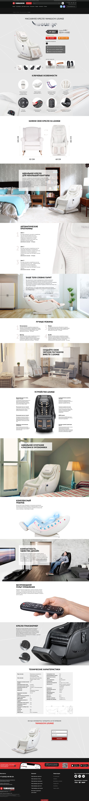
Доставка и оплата (25, 6)
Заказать (59, 738)
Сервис (36, 6)
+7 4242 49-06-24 (70, 2)
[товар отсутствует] (63, 3)
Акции (14, 6)
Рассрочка (32, 6)
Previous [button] (15, 67)
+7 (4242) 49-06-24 (7, 776)
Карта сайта (56, 788)
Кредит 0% (56, 783)
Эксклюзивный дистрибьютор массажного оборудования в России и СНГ (65, 0)
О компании (18, 6)
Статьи (45, 6)
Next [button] (42, 67)
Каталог (55, 778)
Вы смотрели (44, 800)
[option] (20, 67)
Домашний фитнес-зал (71, 6)
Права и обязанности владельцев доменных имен (6, 784)
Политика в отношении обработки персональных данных (7, 781)
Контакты (41, 6)
